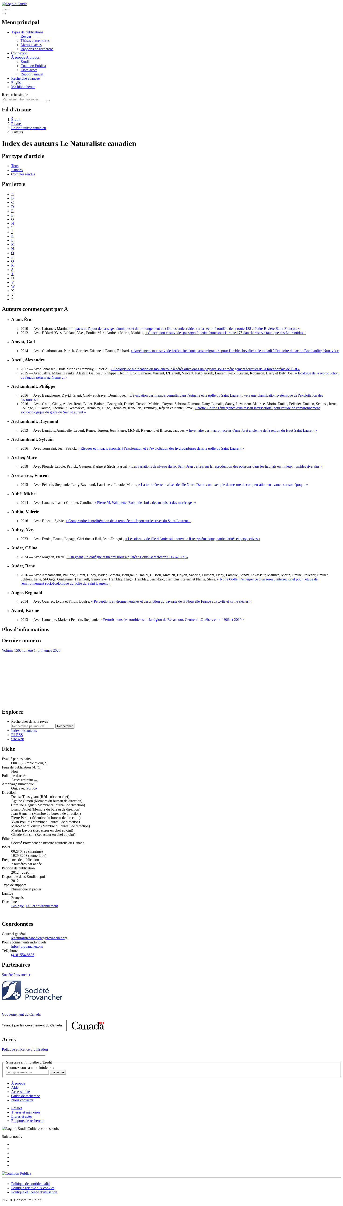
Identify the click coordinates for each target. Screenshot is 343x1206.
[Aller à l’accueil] (14, 4)
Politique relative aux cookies (32, 1188)
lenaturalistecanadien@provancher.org (39, 938)
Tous (14, 166)
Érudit (25, 62)
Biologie (17, 906)
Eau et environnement (42, 906)
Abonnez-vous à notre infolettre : (30, 1068)
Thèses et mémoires (35, 41)
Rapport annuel (32, 74)
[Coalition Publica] (16, 1173)
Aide (14, 1087)
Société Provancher (16, 975)
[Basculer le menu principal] (4, 13)
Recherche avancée (25, 78)
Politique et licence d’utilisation (25, 1049)
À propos (33, 57)
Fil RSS (17, 735)
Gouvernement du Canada (21, 1014)
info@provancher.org (27, 946)
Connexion (19, 53)
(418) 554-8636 (22, 955)
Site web (17, 739)
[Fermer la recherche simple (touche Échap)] (8, 9)
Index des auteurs (24, 731)
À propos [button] (18, 57)
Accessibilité (20, 1092)
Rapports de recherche (37, 49)
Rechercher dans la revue (29, 721)
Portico (31, 788)
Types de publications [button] (27, 32)
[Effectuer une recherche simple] (4, 9)
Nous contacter (22, 1100)
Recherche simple (15, 95)
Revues (26, 36)
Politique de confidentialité (30, 1184)
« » (184, 329)
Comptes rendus (23, 174)
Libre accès (29, 70)
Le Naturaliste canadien (28, 128)
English (16, 83)
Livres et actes (31, 45)
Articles (17, 170)
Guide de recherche (25, 1096)
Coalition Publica (33, 66)
